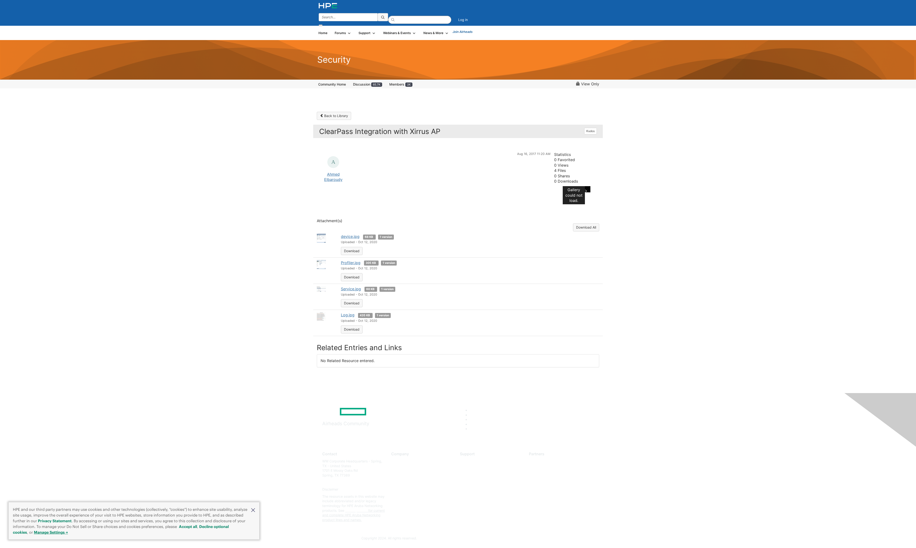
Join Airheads (463, 32)
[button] (253, 509)
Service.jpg (351, 289)
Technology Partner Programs (552, 482)
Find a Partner (540, 461)
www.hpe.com (356, 510)
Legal (395, 504)
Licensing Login (472, 489)
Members (400, 84)
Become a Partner (543, 468)
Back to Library (335, 116)
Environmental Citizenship (411, 482)
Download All (586, 227)
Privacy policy (402, 489)
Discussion (366, 84)
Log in (463, 20)
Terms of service (404, 496)
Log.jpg (347, 314)
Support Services (473, 461)
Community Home (332, 84)
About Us (398, 461)
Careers (397, 468)
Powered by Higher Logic (527, 538)
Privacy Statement (55, 520)
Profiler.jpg (350, 262)
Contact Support (473, 468)
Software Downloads (476, 482)
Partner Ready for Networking (552, 475)
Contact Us (400, 475)
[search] (383, 17)
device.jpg (350, 236)
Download (351, 251)
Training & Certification (477, 475)
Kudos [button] (590, 131)
